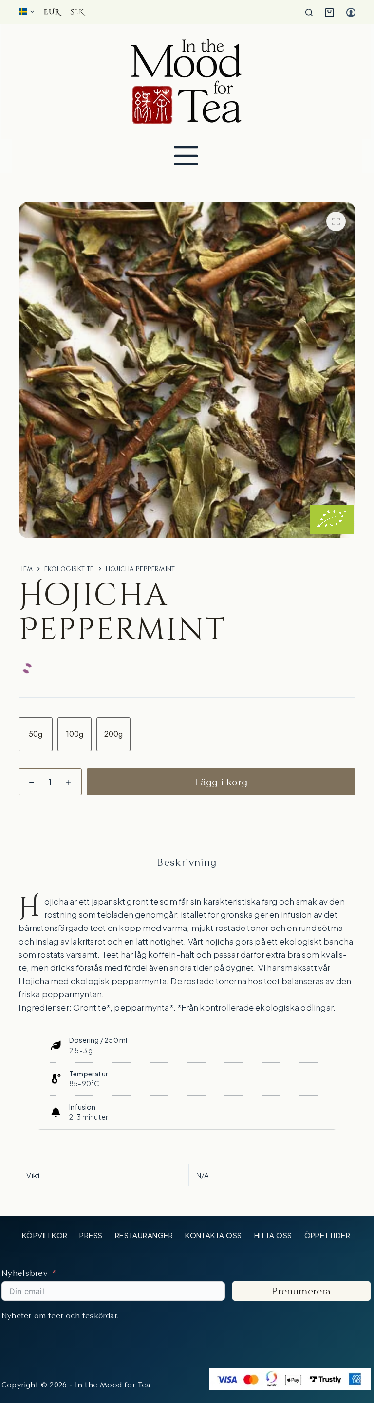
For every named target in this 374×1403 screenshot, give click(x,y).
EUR (51, 12)
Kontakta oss (213, 1234)
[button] (26, 11)
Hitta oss (273, 1234)
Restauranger (144, 1234)
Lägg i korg (221, 782)
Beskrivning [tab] (187, 862)
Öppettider (327, 1234)
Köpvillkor (45, 1234)
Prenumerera (301, 1291)
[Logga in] (350, 12)
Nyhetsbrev (24, 1273)
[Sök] (309, 12)
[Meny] (186, 156)
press (90, 1234)
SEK (77, 12)
